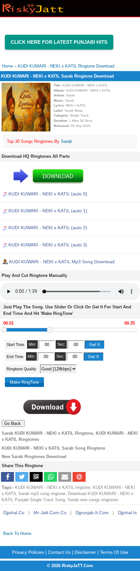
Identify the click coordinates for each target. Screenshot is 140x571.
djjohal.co (13, 512)
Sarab (66, 141)
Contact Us (59, 552)
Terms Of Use (114, 552)
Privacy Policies (28, 552)
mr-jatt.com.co (50, 512)
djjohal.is (127, 512)
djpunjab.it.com (92, 512)
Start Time (15, 344)
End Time (15, 356)
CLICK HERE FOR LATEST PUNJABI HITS (59, 42)
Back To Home (17, 533)
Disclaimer (85, 552)
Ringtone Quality (22, 369)
